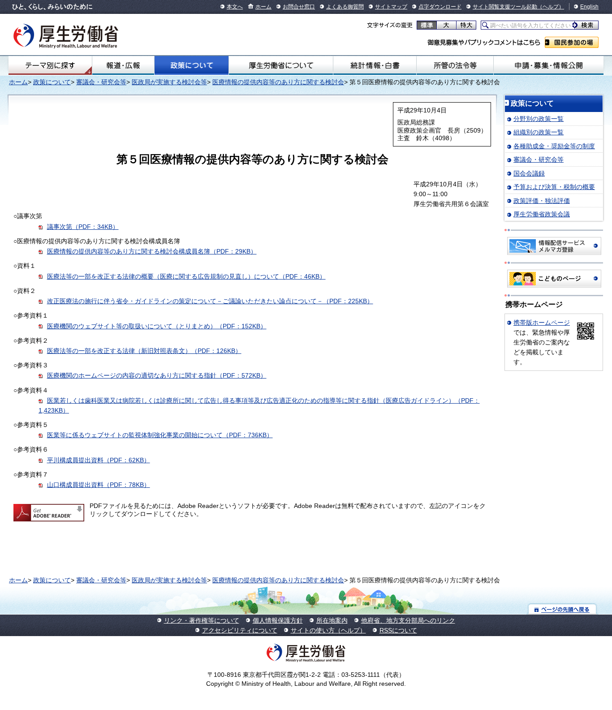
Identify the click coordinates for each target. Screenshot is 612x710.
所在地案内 (332, 620)
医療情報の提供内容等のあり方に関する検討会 (278, 82)
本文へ (235, 7)
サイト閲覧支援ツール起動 (505, 7)
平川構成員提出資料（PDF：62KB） (98, 460)
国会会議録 (529, 173)
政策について (191, 65)
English (589, 7)
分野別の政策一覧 (538, 118)
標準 (426, 25)
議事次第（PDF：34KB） (83, 226)
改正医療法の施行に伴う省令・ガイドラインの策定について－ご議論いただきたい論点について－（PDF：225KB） (210, 301)
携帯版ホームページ (541, 322)
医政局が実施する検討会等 (169, 82)
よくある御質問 (345, 7)
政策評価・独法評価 (541, 200)
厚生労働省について (280, 65)
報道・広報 (123, 65)
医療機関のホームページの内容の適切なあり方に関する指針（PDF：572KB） (157, 375)
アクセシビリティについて (239, 630)
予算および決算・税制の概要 (554, 186)
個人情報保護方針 (278, 620)
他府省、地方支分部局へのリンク (408, 620)
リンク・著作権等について (201, 620)
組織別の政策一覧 (538, 132)
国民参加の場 (572, 42)
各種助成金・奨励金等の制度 (554, 146)
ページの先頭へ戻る (562, 609)
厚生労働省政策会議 (541, 214)
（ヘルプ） (550, 7)
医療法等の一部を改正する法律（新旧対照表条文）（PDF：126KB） (144, 350)
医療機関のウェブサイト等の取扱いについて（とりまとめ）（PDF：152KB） (157, 326)
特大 (466, 25)
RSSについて (398, 630)
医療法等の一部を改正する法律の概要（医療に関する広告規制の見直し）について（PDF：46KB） (186, 276)
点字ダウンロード (439, 7)
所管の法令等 (455, 65)
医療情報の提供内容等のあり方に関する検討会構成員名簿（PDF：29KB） (152, 251)
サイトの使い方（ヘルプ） (328, 630)
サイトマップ (391, 7)
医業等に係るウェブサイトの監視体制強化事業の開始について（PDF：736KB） (160, 435)
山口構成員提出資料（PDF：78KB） (98, 484)
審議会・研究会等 (101, 82)
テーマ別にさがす (50, 65)
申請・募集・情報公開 (548, 65)
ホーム (263, 7)
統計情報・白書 (374, 65)
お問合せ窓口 (299, 7)
